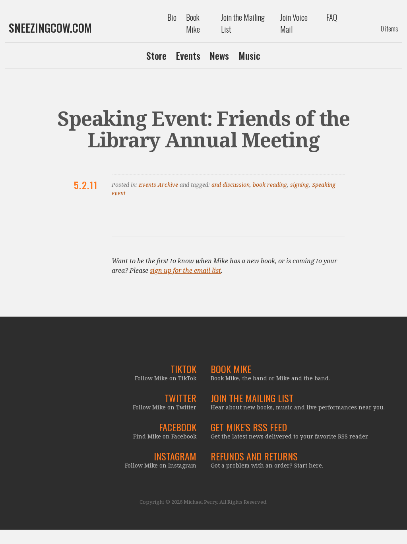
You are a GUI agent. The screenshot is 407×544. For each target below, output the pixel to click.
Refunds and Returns (254, 456)
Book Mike (193, 23)
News (219, 55)
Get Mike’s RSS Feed (249, 427)
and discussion (230, 184)
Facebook (177, 427)
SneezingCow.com (50, 28)
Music (249, 55)
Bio (171, 17)
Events (188, 55)
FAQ (331, 17)
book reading (270, 184)
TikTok (183, 369)
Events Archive (158, 184)
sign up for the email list (185, 270)
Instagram (175, 456)
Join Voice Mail (294, 23)
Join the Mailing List (243, 23)
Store (156, 55)
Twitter (180, 398)
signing (299, 184)
